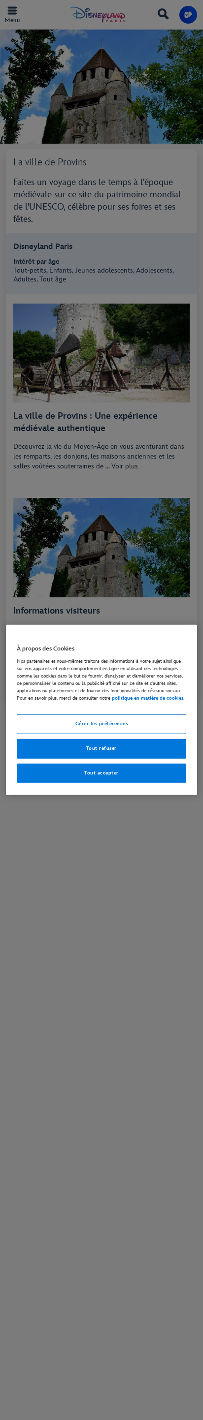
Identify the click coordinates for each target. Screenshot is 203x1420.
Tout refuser (101, 748)
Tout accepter (101, 772)
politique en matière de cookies (147, 698)
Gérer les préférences (101, 723)
